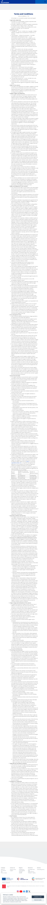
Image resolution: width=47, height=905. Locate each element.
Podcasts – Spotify (31, 872)
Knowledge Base (31, 869)
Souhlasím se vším (37, 896)
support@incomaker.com (16, 462)
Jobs (2, 871)
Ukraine (20, 872)
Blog (29, 870)
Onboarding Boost (40, 869)
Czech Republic (22, 870)
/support (27, 461)
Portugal (20, 871)
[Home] (5, 2)
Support (11, 870)
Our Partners (3, 870)
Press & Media (4, 872)
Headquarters (21, 869)
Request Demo (13, 869)
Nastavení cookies (37, 899)
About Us (3, 869)
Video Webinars (31, 871)
